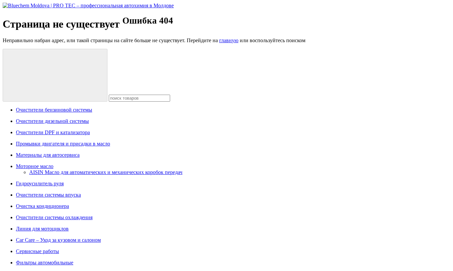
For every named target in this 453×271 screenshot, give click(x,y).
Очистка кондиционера (42, 206)
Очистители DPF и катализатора (53, 132)
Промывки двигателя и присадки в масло (63, 143)
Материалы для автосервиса (48, 155)
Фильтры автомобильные (44, 262)
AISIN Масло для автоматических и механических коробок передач (105, 172)
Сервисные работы (37, 251)
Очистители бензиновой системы (54, 110)
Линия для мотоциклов (42, 228)
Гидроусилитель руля (40, 183)
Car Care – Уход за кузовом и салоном (58, 240)
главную (228, 40)
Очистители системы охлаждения (54, 217)
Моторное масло (34, 166)
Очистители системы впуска (48, 195)
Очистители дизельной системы (52, 121)
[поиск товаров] (55, 75)
